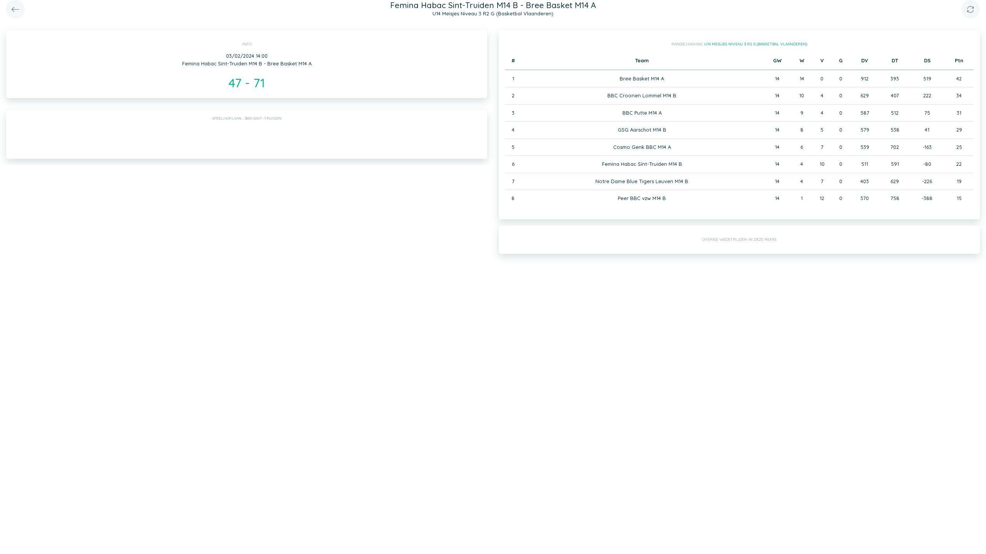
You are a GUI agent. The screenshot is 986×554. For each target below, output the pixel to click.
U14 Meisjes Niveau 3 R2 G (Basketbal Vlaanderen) (755, 44)
